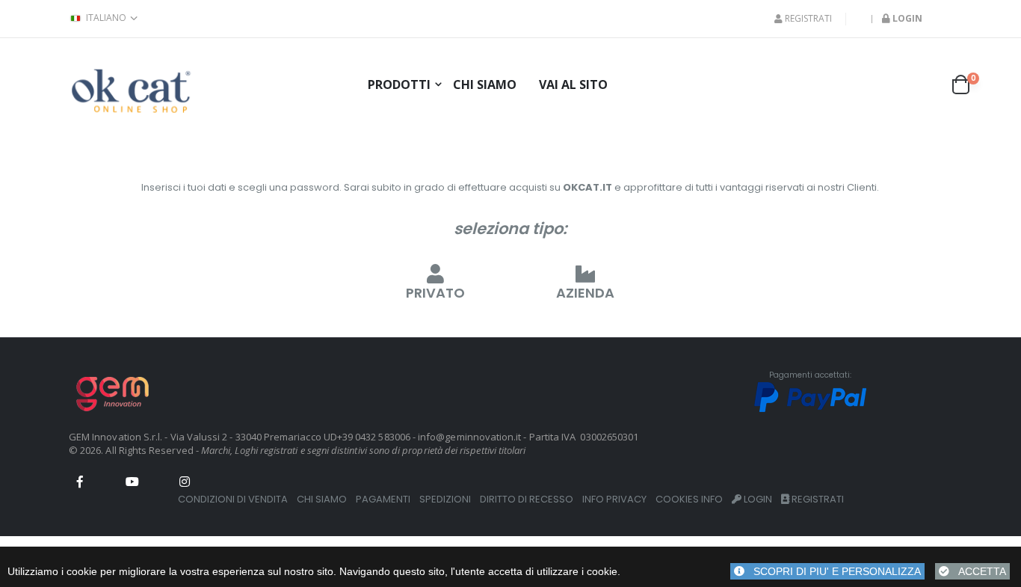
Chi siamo (484, 84)
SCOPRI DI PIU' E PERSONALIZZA (832, 571)
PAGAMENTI (383, 499)
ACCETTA (977, 571)
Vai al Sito (573, 84)
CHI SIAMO (322, 499)
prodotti (399, 84)
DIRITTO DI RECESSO (526, 499)
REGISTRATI (807, 19)
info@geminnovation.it (469, 436)
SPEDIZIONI (445, 499)
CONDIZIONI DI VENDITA (233, 499)
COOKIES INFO (689, 499)
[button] (965, 84)
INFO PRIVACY (614, 499)
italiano (106, 18)
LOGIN (756, 499)
